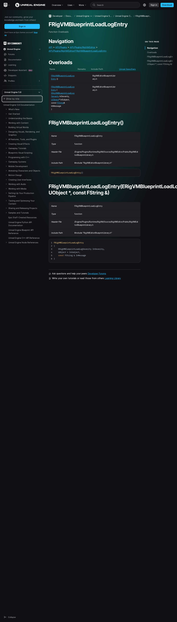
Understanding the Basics (20, 118)
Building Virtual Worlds (18, 127)
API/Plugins (61, 47)
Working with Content (18, 123)
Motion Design (15, 175)
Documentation (69, 16)
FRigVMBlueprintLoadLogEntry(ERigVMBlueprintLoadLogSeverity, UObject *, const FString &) (160, 62)
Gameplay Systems (17, 162)
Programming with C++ (18, 157)
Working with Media (17, 189)
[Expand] (6, 109)
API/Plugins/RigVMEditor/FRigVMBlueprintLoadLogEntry (77, 51)
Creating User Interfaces (19, 180)
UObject (55, 99)
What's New (13, 109)
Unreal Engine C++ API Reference (24, 238)
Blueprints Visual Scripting (20, 153)
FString (60, 103)
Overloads (152, 52)
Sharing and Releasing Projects (22, 208)
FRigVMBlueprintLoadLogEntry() (160, 56)
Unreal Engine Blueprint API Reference (20, 231)
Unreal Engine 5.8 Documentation (19, 105)
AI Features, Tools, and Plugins (22, 139)
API (50, 47)
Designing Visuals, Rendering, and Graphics (24, 133)
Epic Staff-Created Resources (22, 217)
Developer (58, 16)
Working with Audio (17, 184)
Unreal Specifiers (127, 69)
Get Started (14, 114)
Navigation (152, 48)
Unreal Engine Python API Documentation (20, 224)
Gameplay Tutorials (17, 148)
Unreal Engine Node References (23, 242)
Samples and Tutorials (18, 213)
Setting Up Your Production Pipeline (21, 194)
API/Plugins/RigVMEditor (82, 47)
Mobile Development (18, 166)
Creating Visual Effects (19, 144)
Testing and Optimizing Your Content (21, 202)
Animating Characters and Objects (24, 171)
